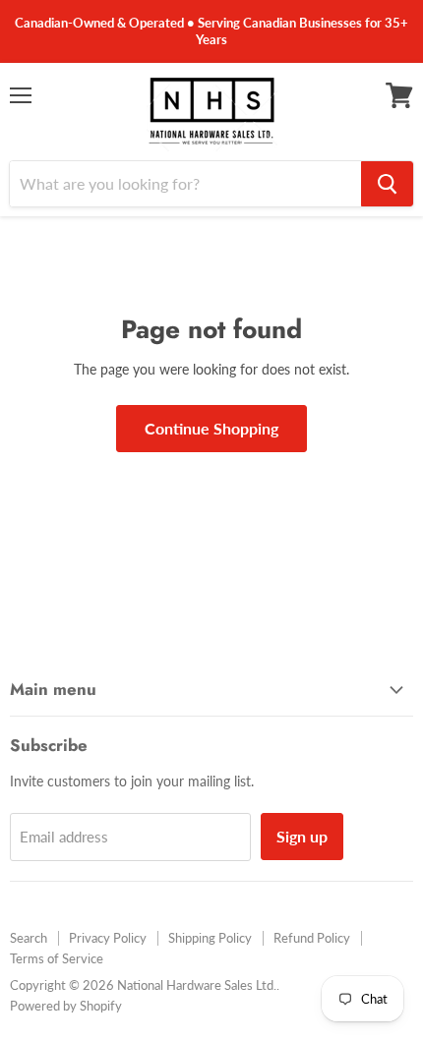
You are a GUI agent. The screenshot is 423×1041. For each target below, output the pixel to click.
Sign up (302, 836)
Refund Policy (311, 938)
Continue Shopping (211, 428)
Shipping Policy (210, 938)
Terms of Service (56, 958)
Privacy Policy (108, 938)
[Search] (387, 183)
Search (28, 938)
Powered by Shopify (66, 1005)
